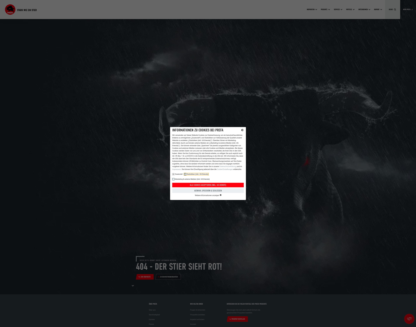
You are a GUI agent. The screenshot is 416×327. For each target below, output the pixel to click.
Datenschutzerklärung (227, 166)
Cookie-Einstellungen (225, 169)
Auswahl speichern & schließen (208, 190)
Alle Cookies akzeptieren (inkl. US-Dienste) (208, 185)
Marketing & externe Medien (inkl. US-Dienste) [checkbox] (192, 179)
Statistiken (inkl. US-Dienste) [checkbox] (197, 174)
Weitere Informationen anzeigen (207, 195)
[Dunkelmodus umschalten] (242, 130)
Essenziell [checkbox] (179, 174)
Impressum (176, 169)
